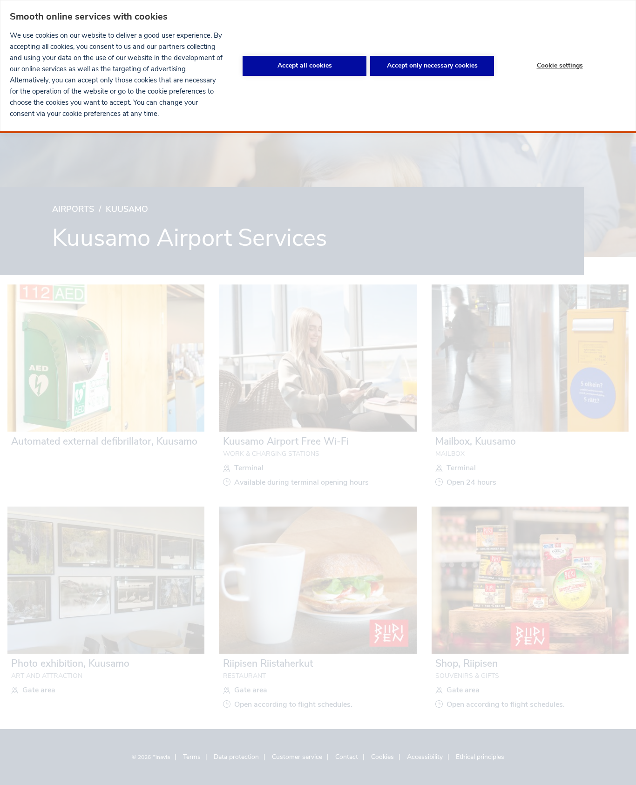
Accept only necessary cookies (432, 65)
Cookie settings (560, 65)
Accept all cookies (304, 65)
